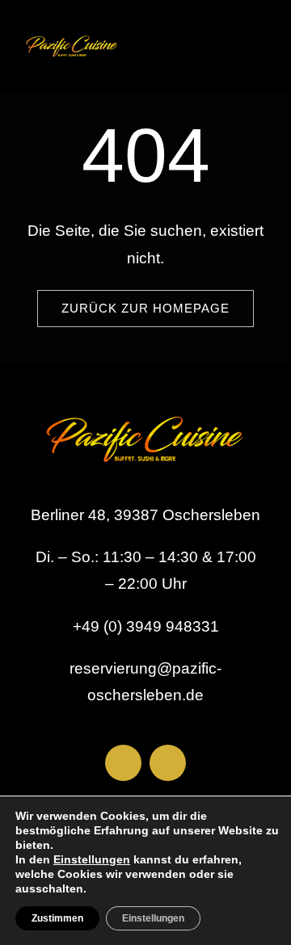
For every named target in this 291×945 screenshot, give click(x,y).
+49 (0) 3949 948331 (146, 626)
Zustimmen (57, 918)
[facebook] (123, 763)
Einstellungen (91, 859)
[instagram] (168, 763)
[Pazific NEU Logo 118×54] (72, 31)
